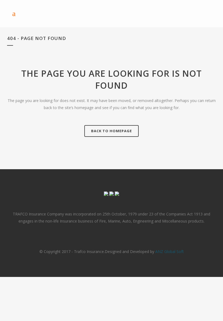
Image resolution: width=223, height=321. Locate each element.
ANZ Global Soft (169, 251)
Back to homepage (111, 130)
